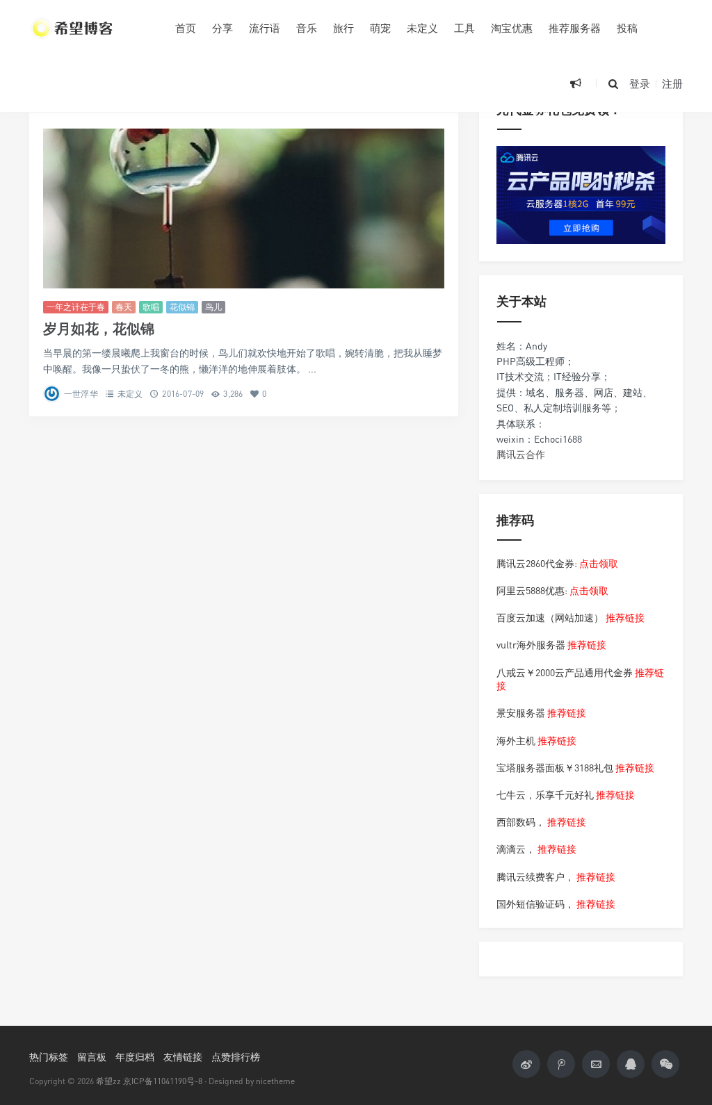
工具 (464, 28)
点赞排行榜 (235, 1057)
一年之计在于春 (76, 307)
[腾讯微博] (561, 1064)
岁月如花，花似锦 (98, 328)
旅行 (343, 28)
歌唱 (151, 307)
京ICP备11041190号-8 (162, 1081)
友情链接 (182, 1057)
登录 (639, 83)
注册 (672, 83)
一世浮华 (81, 393)
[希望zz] (91, 28)
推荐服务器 (575, 28)
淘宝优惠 (512, 28)
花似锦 (182, 307)
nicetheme (275, 1081)
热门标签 (48, 1057)
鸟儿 (213, 307)
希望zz (108, 1081)
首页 (185, 28)
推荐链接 (625, 617)
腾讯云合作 (520, 454)
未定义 (422, 28)
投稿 (627, 28)
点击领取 (598, 563)
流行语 (264, 28)
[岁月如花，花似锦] (243, 209)
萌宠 (380, 28)
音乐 (306, 28)
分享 (222, 28)
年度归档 (134, 1057)
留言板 (91, 1057)
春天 (123, 307)
